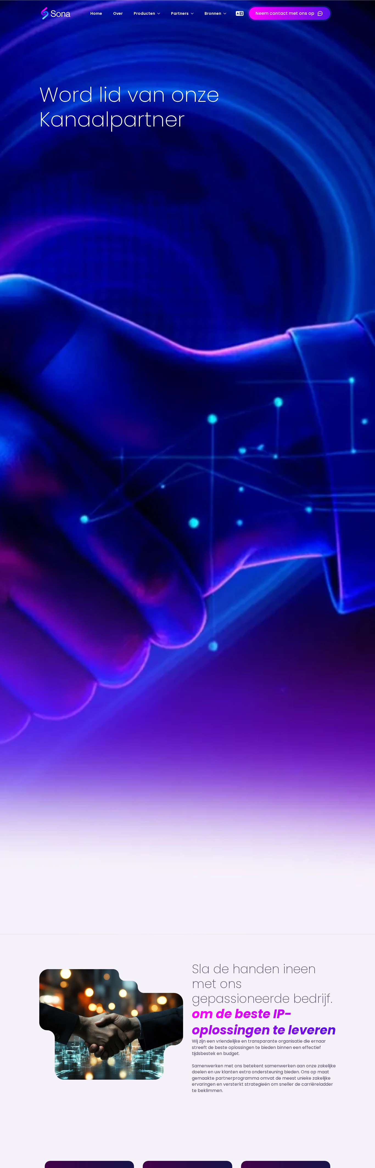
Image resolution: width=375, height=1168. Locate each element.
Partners (180, 13)
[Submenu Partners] (194, 13)
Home (96, 13)
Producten (144, 13)
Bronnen (213, 13)
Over (118, 13)
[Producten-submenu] (160, 13)
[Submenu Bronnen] (226, 13)
